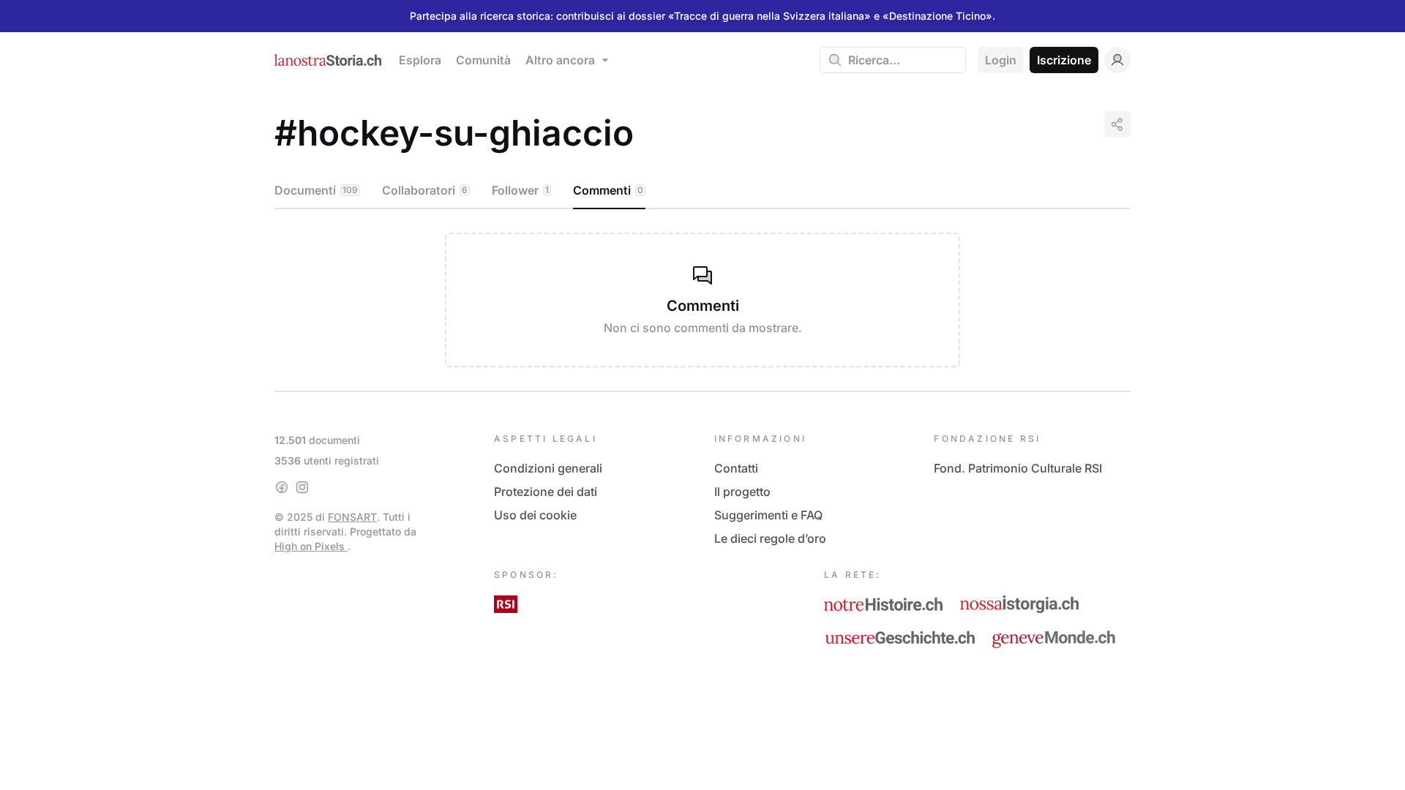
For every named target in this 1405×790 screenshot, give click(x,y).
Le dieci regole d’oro (770, 538)
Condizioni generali (548, 468)
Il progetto (742, 491)
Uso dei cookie (535, 515)
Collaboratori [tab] (425, 190)
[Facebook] (281, 487)
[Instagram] (302, 487)
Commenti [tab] (608, 190)
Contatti (736, 468)
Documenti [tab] (316, 190)
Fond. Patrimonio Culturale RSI (1018, 468)
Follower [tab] (520, 190)
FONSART (352, 517)
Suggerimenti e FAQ (768, 515)
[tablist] (702, 191)
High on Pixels (311, 546)
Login (1000, 60)
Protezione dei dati (545, 491)
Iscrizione (1064, 60)
